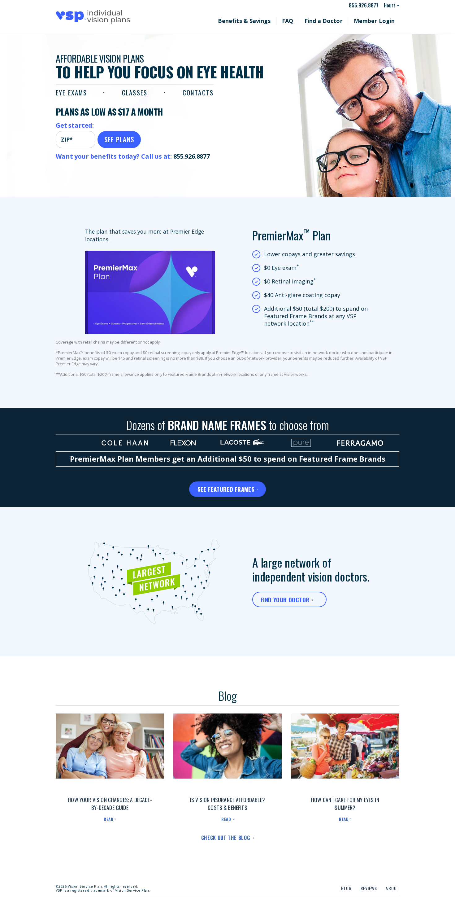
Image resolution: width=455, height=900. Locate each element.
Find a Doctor (339, 21)
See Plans (119, 139)
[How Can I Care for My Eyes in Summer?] (345, 752)
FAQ (309, 21)
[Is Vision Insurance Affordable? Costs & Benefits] (227, 752)
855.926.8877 (366, 5)
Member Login (379, 21)
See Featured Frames (226, 489)
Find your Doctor (285, 599)
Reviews (369, 888)
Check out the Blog (226, 837)
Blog (346, 888)
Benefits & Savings (273, 21)
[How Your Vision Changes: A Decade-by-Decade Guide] (110, 752)
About (392, 888)
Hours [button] (390, 5)
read (109, 819)
